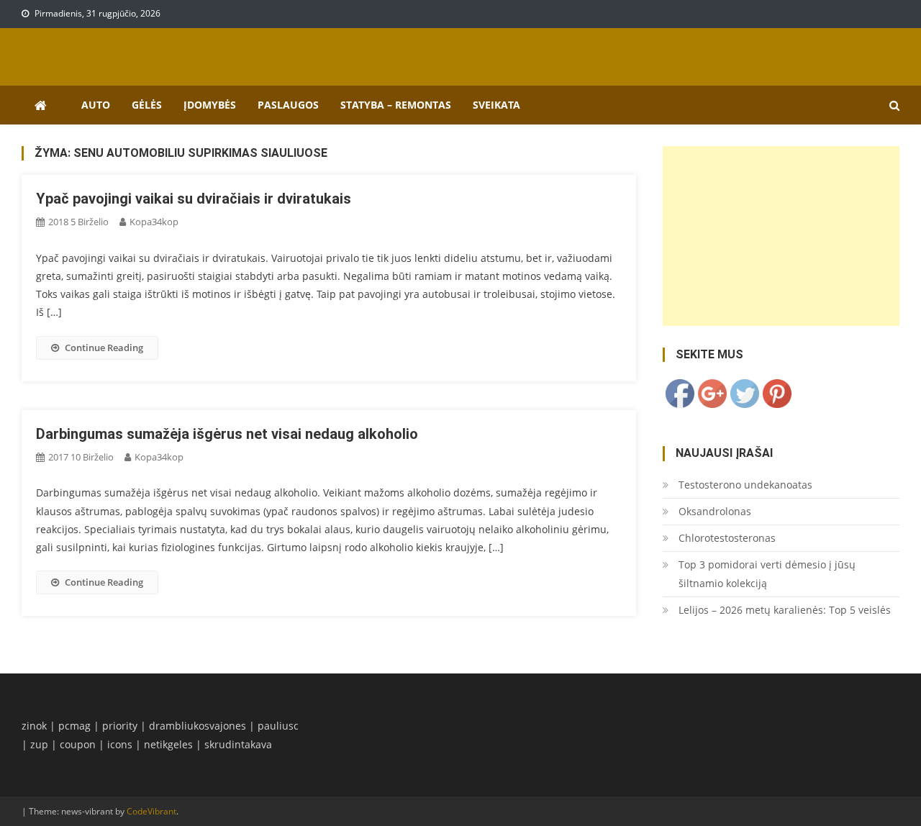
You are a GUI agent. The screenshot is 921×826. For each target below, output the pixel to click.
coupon (78, 744)
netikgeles (168, 744)
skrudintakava (238, 744)
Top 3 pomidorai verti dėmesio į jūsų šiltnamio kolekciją (767, 574)
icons (119, 744)
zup (39, 744)
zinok (34, 725)
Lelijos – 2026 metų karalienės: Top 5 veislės (785, 610)
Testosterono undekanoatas (745, 484)
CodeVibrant (151, 811)
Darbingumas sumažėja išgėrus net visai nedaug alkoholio (227, 433)
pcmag (74, 725)
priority (119, 725)
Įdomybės (209, 105)
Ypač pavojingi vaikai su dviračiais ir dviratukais (193, 198)
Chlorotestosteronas (727, 538)
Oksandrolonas (715, 511)
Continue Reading (104, 347)
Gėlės (147, 105)
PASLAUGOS (288, 105)
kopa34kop (154, 221)
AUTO (95, 105)
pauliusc (278, 725)
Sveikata (496, 105)
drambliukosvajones (197, 725)
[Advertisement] (781, 236)
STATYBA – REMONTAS (395, 105)
